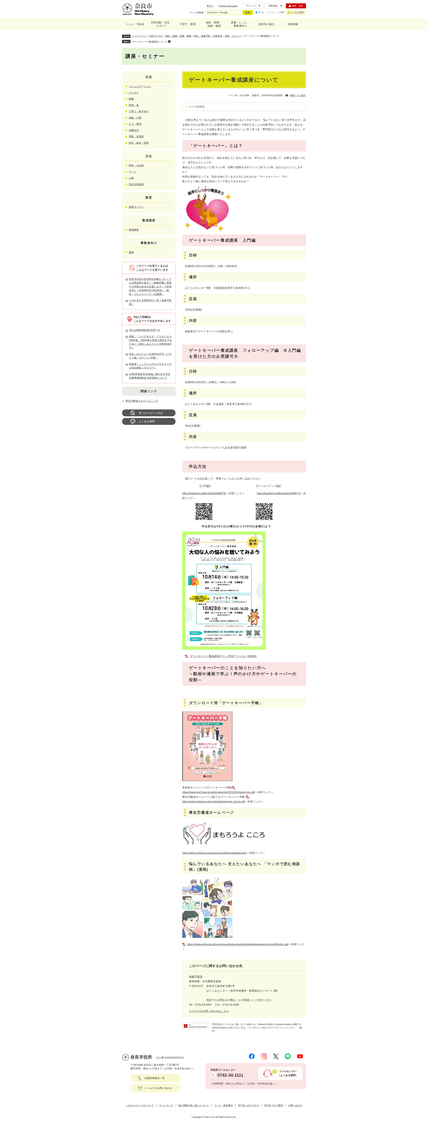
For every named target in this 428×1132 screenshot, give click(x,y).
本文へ (210, 6)
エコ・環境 (135, 123)
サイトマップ (166, 1105)
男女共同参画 (136, 184)
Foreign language (228, 6)
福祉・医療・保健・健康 (214, 24)
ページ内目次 (197, 106)
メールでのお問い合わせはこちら (209, 1011)
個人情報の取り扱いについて (193, 1105)
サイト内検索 (197, 12)
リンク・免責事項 (223, 1105)
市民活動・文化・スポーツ (161, 24)
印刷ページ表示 (298, 95)
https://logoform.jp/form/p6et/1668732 (204, 493)
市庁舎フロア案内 (273, 1105)
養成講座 (134, 229)
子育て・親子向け (139, 111)
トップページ (139, 36)
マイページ (251, 6)
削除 (169, 41)
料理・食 (134, 105)
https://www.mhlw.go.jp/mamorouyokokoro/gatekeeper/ (214, 853)
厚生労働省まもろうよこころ (141, 400)
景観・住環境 (136, 136)
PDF (282, 12)
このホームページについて (140, 1105)
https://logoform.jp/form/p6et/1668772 (279, 493)
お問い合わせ (295, 1105)
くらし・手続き (135, 24)
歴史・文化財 (136, 165)
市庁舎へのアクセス (248, 1105)
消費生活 (134, 130)
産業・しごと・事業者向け (240, 24)
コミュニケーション (140, 86)
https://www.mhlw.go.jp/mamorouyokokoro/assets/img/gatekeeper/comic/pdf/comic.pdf (237, 944)
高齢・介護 (135, 117)
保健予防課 (195, 976)
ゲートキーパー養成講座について (149, 41)
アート (132, 171)
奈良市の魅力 (266, 24)
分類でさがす (156, 36)
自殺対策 (217, 36)
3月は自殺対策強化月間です (144, 330)
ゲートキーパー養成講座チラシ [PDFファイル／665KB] (223, 656)
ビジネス (134, 92)
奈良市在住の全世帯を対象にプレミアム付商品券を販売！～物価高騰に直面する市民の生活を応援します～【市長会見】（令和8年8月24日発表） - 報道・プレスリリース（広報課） (150, 287)
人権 (131, 178)
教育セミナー (136, 206)
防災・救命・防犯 (139, 142)
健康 (131, 98)
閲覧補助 (273, 6)
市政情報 (292, 24)
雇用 (131, 252)
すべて (261, 12)
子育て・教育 (188, 24)
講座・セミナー (233, 36)
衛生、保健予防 (202, 36)
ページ (272, 12)
